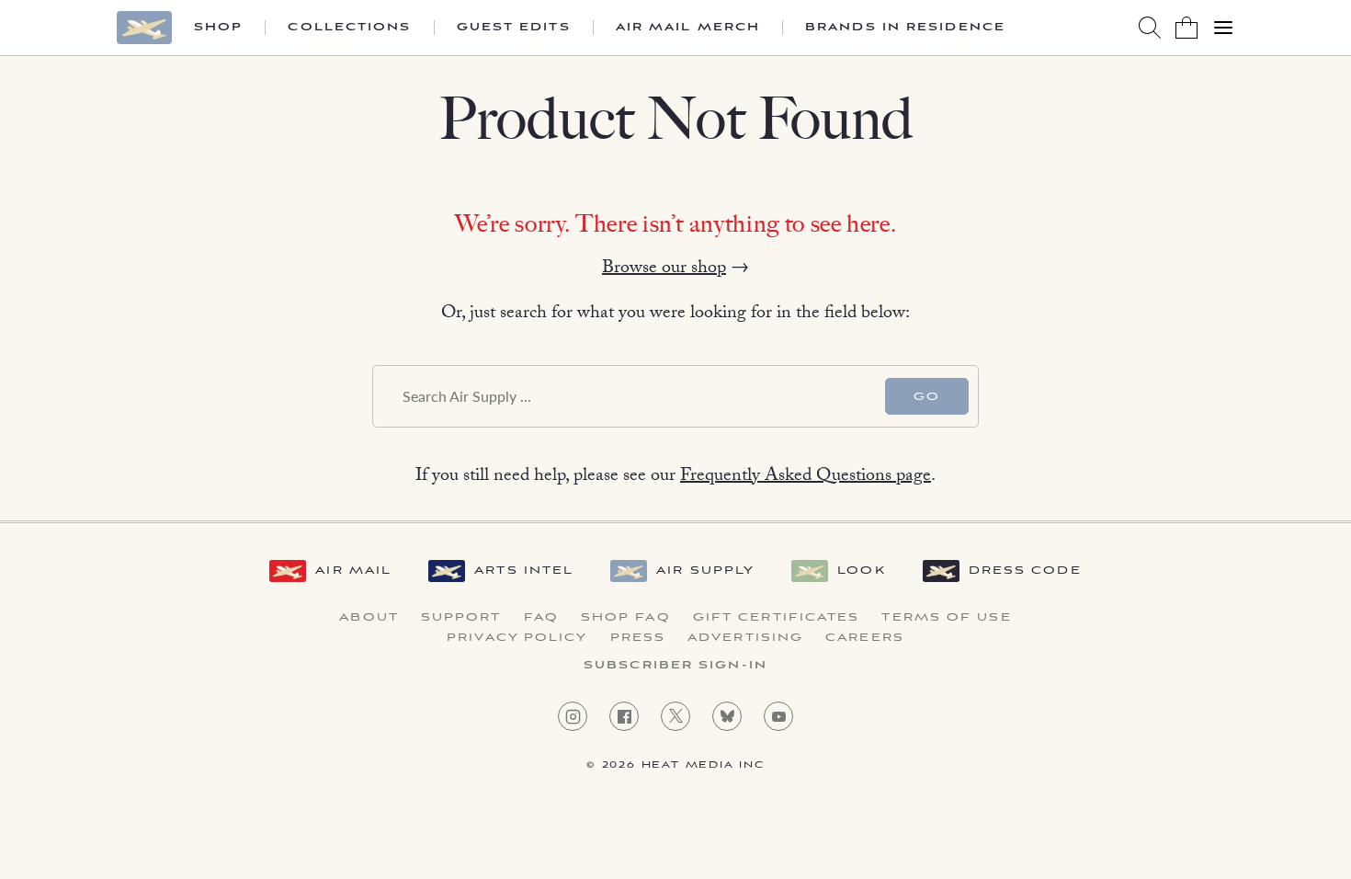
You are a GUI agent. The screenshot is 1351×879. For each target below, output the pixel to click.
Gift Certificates (776, 617)
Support (461, 617)
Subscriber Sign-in (675, 665)
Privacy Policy (517, 638)
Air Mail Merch (688, 27)
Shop (218, 27)
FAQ (541, 617)
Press (638, 638)
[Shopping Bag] (1186, 28)
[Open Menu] (1223, 28)
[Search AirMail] (1150, 28)
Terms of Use (946, 617)
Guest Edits (514, 27)
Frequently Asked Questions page (805, 477)
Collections (349, 27)
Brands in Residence (905, 27)
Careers (864, 638)
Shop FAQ (626, 617)
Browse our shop (664, 269)
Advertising (745, 638)
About (369, 617)
